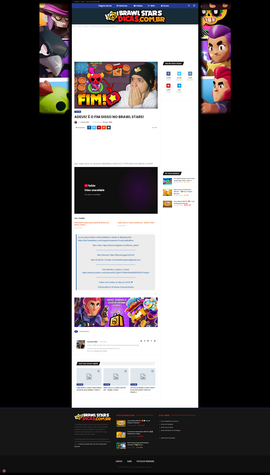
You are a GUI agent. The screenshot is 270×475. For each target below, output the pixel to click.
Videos (139, 6)
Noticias (123, 6)
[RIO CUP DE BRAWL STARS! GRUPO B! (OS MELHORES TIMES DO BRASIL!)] (142, 377)
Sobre (82, 1)
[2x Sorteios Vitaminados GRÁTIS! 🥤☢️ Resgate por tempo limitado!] (121, 434)
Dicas (166, 6)
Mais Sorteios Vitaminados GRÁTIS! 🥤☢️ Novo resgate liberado (183, 191)
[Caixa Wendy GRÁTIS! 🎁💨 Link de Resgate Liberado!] (167, 204)
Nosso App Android (101, 351)
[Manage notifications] (4, 471)
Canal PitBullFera (84, 331)
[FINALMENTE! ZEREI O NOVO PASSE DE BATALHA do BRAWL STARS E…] (89, 377)
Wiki (153, 6)
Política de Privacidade (93, 1)
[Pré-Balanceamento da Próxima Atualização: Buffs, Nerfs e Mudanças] (167, 181)
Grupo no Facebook (167, 424)
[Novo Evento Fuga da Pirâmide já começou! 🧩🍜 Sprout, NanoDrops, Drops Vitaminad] (121, 445)
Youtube (77, 112)
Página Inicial (105, 6)
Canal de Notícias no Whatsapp (170, 430)
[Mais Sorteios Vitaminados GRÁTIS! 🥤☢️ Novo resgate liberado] (167, 192)
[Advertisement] (135, 45)
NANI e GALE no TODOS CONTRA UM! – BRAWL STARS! (136, 223)
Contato (76, 1)
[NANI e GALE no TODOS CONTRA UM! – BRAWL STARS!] (115, 377)
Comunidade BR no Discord (169, 421)
